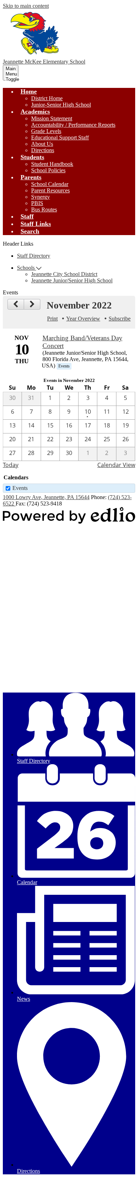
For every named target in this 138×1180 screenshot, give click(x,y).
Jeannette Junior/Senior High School (72, 280)
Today (10, 465)
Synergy (40, 197)
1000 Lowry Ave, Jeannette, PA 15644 (46, 497)
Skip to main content (26, 6)
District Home (47, 98)
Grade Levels (46, 131)
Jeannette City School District (64, 274)
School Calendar (49, 184)
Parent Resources (50, 190)
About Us (42, 144)
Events (20, 488)
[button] (28, 91)
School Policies (48, 170)
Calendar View (116, 465)
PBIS (37, 203)
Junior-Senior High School (61, 105)
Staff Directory (33, 256)
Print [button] (52, 319)
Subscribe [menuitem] (120, 319)
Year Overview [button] (83, 319)
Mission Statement (51, 118)
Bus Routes (44, 209)
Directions (42, 150)
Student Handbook (52, 164)
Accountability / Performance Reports (73, 125)
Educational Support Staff (60, 137)
